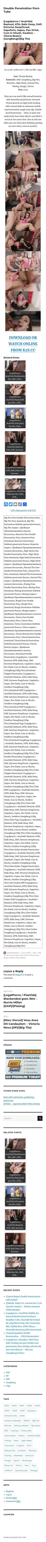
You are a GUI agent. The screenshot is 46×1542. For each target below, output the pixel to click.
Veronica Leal (21, 1470)
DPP (8, 1379)
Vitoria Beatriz (20, 958)
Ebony (22, 1435)
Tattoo (11, 958)
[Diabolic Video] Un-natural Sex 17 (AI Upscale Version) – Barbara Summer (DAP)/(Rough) (24, 1306)
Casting (14, 1431)
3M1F (22, 1406)
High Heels (19, 955)
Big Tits (35, 1421)
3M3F (37, 1406)
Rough (6, 958)
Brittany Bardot (21, 1426)
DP (7, 1376)
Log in (9, 1494)
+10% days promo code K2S (23, 510)
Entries (11, 1498)
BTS (6, 1431)
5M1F (22, 1411)
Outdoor (22, 1450)
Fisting (7, 1440)
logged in (20, 974)
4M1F (6, 1411)
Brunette (10, 955)
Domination (10, 1435)
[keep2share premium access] (23, 1064)
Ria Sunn (29, 1455)
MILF (29, 1445)
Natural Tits (28, 955)
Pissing (36, 955)
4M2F (14, 1411)
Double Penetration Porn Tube (15, 1537)
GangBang (11, 1382)
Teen (27, 1465)
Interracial (9, 1445)
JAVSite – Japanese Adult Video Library (22, 1104)
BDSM (27, 1421)
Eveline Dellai (33, 1435)
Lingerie (20, 1445)
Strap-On (8, 1465)
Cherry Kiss (26, 1431)
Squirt (16, 1460)
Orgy (8, 1386)
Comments (13, 1501)
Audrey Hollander (12, 1421)
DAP (34, 953)
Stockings (27, 1460)
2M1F (6, 1406)
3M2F (29, 1406)
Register (10, 1491)
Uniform (8, 1470)
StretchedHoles (13, 953)
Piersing (32, 1450)
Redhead (18, 1455)
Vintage (34, 1470)
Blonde (7, 1426)
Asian (22, 1416)
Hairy (16, 1440)
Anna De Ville (10, 1416)
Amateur (32, 1411)
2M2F (14, 1406)
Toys (34, 1465)
